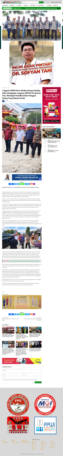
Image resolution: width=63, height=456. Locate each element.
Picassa (34, 449)
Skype (43, 447)
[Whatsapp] (21, 184)
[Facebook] (11, 184)
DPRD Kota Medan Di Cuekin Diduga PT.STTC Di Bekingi (10, 319)
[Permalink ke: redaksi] (3, 101)
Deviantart (53, 445)
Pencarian (41, 2)
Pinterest (53, 441)
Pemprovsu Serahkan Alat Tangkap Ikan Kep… (54, 142)
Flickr (43, 449)
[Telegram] (27, 184)
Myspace (34, 447)
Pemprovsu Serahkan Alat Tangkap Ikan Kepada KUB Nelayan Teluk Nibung (34, 335)
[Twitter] (16, 184)
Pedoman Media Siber (25, 442)
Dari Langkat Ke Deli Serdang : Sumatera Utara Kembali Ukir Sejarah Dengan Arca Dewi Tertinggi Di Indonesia (22, 336)
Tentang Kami (5, 442)
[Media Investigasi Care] (12, 2)
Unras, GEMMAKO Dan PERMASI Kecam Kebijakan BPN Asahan (33, 319)
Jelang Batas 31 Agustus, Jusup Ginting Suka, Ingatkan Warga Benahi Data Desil (8, 335)
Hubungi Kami (24, 440)
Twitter (44, 441)
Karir (3, 440)
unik (48, 144)
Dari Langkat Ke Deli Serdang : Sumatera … (53, 146)
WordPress (53, 443)
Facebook (35, 441)
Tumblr (34, 443)
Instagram (35, 445)
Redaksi (13, 440)
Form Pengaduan (15, 442)
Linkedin (44, 445)
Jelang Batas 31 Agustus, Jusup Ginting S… (53, 151)
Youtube (53, 447)
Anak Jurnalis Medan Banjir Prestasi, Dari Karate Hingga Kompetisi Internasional (35, 349)
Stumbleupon (45, 443)
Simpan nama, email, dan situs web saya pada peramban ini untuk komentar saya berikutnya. (20, 379)
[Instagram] (32, 184)
